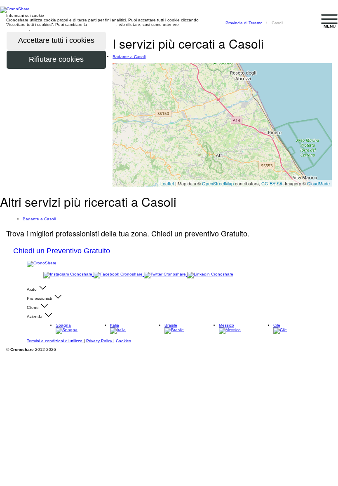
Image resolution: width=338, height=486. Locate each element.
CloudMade (318, 183)
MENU (330, 26)
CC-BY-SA (271, 183)
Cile (276, 325)
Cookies (123, 341)
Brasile (170, 325)
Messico (226, 325)
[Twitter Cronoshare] (165, 274)
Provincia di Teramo (244, 23)
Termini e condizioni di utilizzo (55, 341)
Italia (114, 325)
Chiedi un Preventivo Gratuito (61, 251)
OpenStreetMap (218, 183)
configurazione (102, 24)
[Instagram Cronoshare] (68, 274)
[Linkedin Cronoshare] (210, 274)
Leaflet (167, 183)
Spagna (63, 325)
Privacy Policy (99, 341)
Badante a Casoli (129, 56)
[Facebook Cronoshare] (119, 274)
